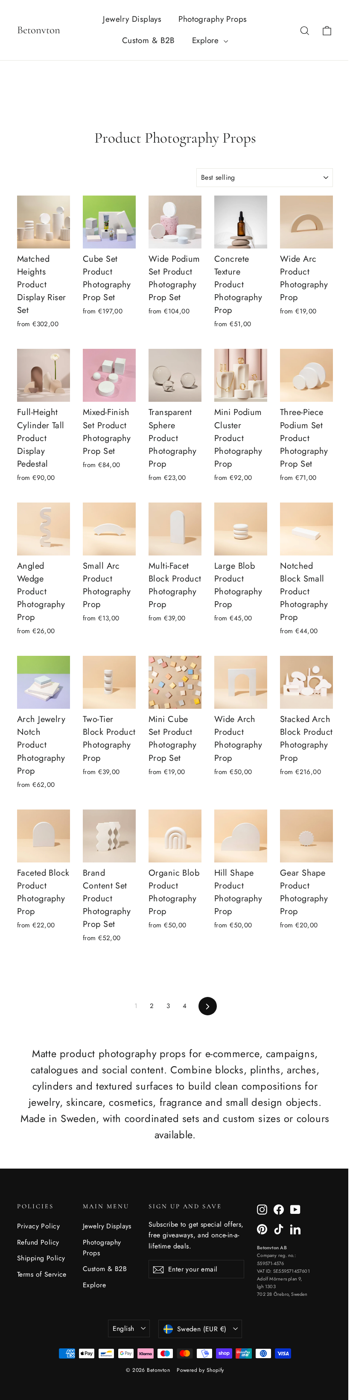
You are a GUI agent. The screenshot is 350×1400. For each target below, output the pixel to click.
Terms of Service (42, 1274)
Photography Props (212, 19)
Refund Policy (38, 1242)
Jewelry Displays (132, 19)
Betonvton (38, 29)
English (123, 1328)
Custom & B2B (148, 40)
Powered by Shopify (200, 1370)
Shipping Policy (41, 1258)
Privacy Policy (38, 1226)
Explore (207, 40)
